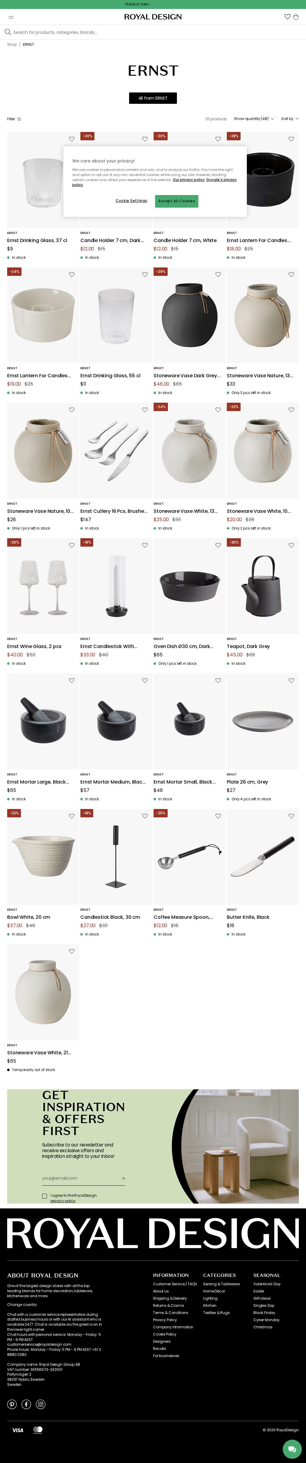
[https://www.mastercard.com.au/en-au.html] (38, 1430)
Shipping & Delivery (170, 1298)
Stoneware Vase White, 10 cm (257, 511)
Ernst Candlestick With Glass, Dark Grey (107, 646)
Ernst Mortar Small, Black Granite (183, 782)
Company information (173, 1327)
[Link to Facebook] (26, 1404)
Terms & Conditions (170, 1313)
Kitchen (209, 1305)
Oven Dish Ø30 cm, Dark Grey (182, 646)
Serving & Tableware (221, 1284)
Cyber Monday (266, 1320)
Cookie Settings (131, 200)
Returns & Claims (168, 1305)
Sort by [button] (287, 118)
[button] (287, 17)
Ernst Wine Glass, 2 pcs (34, 646)
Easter (258, 1291)
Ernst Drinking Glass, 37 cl (37, 240)
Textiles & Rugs (216, 1313)
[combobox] (254, 118)
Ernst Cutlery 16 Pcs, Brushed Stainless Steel (113, 511)
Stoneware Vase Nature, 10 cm (38, 511)
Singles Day (263, 1305)
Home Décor (214, 1291)
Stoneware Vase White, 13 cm (184, 511)
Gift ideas (261, 1298)
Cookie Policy (164, 1334)
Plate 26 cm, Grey (247, 782)
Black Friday (264, 1313)
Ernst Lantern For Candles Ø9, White (37, 375)
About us (161, 1291)
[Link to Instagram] (40, 1404)
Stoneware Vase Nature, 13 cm (258, 375)
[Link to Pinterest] (12, 1404)
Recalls (159, 1349)
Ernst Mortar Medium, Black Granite (112, 782)
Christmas (263, 1327)
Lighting (210, 1298)
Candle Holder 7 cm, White (185, 240)
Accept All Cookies (176, 201)
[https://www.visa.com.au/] (17, 1430)
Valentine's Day (267, 1284)
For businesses (166, 1356)
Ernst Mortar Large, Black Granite (36, 782)
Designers (162, 1341)
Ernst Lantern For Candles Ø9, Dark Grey (257, 240)
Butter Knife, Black (248, 917)
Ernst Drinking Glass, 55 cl (110, 375)
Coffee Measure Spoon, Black (182, 917)
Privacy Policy (165, 1320)
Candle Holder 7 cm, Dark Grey (110, 240)
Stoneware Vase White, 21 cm (37, 1053)
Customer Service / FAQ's (175, 1284)
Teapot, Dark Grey (248, 646)
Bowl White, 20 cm (28, 917)
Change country (22, 1304)
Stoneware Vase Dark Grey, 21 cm (186, 375)
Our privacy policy (189, 179)
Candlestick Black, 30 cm (110, 917)
